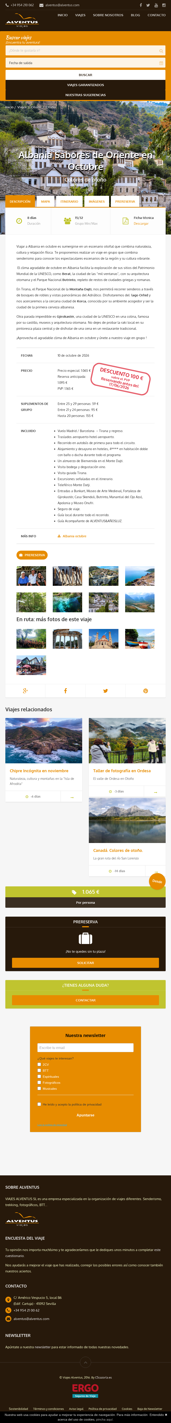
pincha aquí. (105, 1419)
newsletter (43, 1347)
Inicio (63, 15)
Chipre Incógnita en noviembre (39, 770)
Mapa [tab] (45, 201)
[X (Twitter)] (148, 5)
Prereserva (125, 201)
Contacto (157, 15)
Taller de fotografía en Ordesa (122, 770)
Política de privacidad (103, 1409)
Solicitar (85, 963)
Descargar (141, 223)
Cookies (127, 1409)
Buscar (85, 75)
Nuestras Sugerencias (85, 95)
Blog (135, 15)
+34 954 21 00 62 (26, 1310)
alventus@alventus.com (62, 5)
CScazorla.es (103, 1377)
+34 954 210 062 (22, 5)
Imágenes (97, 201)
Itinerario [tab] (69, 201)
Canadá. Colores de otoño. (118, 850)
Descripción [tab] (20, 201)
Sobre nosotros (108, 15)
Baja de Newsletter (149, 1409)
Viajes (80, 15)
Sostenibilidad (18, 1409)
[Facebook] (140, 5)
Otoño (36, 107)
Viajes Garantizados (85, 85)
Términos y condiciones (48, 1409)
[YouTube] (156, 5)
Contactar (86, 1000)
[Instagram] (164, 5)
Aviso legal (76, 1409)
